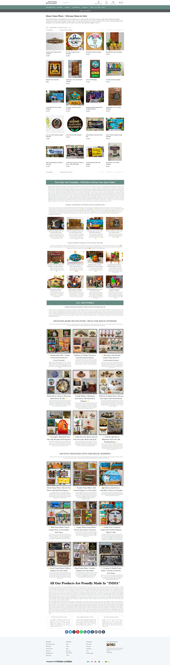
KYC (87, 650)
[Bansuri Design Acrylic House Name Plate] (95, 124)
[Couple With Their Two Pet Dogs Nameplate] (55, 97)
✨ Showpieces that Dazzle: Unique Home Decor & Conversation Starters (111, 357)
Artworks (106, 3)
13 (116, 30)
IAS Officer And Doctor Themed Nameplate (73, 108)
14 (119, 30)
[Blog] (96, 632)
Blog (67, 648)
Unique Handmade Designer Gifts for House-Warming (85, 243)
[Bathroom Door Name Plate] (55, 69)
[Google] (99, 632)
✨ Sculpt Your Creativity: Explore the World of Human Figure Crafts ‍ (111, 529)
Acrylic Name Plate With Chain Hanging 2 (93, 163)
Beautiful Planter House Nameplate (114, 52)
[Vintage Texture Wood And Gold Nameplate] (55, 41)
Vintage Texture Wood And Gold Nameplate (53, 52)
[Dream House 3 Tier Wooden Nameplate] (115, 152)
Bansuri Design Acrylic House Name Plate (94, 135)
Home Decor (112, 622)
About (67, 646)
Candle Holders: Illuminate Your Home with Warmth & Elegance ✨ (85, 398)
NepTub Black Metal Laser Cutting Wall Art (98, 596)
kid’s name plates (57, 622)
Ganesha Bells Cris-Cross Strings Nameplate (113, 108)
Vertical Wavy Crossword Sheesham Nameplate (74, 80)
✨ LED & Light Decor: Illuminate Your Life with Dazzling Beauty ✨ (111, 439)
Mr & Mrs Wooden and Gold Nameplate (72, 52)
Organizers (48, 650)
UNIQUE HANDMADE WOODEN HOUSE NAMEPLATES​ (85, 205)
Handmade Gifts (49, 653)
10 (110, 30)
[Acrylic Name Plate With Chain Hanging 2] (95, 152)
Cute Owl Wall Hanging (91, 79)
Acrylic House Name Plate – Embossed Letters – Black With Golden (74, 163)
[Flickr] (88, 632)
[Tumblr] (92, 632)
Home (47, 27)
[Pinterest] (77, 632)
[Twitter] (70, 632)
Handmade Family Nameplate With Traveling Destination (94, 108)
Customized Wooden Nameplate (113, 79)
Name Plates (48, 646)
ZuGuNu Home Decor (84, 596)
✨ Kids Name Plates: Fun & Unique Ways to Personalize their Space (59, 529)
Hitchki (50, 589)
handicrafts (81, 589)
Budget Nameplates (98, 3)
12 (114, 30)
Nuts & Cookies (49, 648)
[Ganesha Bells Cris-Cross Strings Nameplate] (115, 97)
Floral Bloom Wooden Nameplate (93, 52)
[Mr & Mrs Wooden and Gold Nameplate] (75, 41)
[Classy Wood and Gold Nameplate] (75, 124)
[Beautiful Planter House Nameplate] (115, 41)
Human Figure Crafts (50, 644)
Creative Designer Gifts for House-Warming (85, 454)
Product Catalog (89, 653)
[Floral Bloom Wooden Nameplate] (95, 41)
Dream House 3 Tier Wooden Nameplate (112, 163)
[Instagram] (74, 632)
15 (121, 30)
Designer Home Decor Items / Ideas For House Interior (85, 321)
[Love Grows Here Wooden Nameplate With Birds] (55, 124)
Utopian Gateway (65, 596)
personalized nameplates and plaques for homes (83, 187)
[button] (121, 2)
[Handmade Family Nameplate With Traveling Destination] (95, 97)
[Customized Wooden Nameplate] (115, 69)
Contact (67, 655)
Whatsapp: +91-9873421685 (85, 10)
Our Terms (68, 650)
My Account (113, 3)
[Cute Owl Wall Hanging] (95, 69)
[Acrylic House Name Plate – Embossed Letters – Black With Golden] (75, 152)
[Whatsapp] (81, 632)
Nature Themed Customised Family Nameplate (114, 135)
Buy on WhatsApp (55, 56)
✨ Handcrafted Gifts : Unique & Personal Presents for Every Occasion (59, 357)
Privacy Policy (69, 652)
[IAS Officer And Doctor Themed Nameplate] (75, 97)
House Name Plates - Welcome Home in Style (58, 27)
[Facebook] (66, 632)
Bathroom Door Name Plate (52, 79)
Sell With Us (89, 648)
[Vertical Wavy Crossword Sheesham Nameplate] (75, 69)
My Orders (88, 646)
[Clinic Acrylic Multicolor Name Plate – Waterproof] (55, 152)
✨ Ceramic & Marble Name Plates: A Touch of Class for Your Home (111, 570)
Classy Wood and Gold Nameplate (73, 134)
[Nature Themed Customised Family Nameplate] (115, 124)
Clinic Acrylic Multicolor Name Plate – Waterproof (54, 163)
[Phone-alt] (85, 632)
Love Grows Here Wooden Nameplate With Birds (54, 135)
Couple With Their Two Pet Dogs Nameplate (53, 108)
